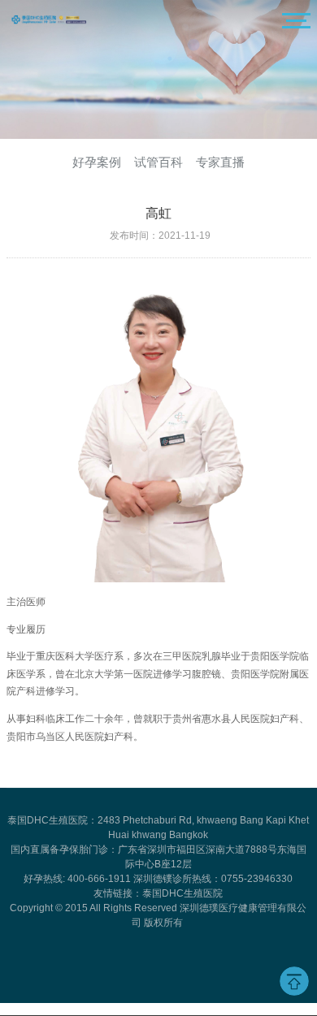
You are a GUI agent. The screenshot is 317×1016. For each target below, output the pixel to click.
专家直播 (220, 162)
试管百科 (158, 162)
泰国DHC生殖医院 (182, 893)
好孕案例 (96, 162)
